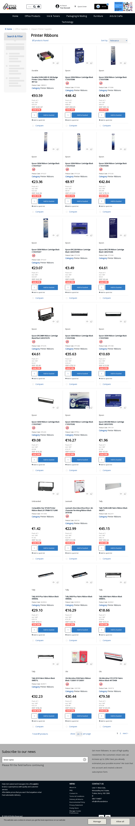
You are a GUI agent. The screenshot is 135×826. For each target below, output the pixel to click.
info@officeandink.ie (100, 801)
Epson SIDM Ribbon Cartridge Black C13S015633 (113, 336)
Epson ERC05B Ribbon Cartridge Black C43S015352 (111, 423)
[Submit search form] (34, 7)
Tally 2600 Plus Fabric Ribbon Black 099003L (78, 597)
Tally (100, 501)
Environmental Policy (77, 802)
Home (15, 16)
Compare (39, 125)
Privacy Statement (76, 805)
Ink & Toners (53, 16)
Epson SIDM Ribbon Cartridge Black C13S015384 (79, 336)
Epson (67, 70)
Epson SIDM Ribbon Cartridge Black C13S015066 (79, 78)
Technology (67, 22)
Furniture (98, 16)
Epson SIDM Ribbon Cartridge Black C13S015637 (45, 423)
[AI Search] (38, 6)
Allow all (120, 821)
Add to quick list (39, 120)
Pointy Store (74, 808)
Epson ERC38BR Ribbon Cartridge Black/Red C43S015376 (45, 336)
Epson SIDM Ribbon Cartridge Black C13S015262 (79, 423)
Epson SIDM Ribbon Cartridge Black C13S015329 (79, 164)
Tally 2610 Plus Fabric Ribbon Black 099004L (45, 597)
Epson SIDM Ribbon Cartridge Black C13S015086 (113, 78)
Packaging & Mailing (76, 16)
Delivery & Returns (76, 799)
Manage (97, 821)
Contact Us (73, 793)
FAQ (71, 790)
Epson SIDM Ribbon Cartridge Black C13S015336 (113, 164)
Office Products (32, 16)
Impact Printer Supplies (41, 29)
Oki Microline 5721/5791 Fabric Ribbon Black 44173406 (111, 679)
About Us (72, 787)
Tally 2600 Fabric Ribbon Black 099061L (110, 597)
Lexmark (68, 501)
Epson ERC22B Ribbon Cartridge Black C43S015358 (77, 250)
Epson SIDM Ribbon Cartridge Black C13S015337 (45, 250)
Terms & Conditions (76, 796)
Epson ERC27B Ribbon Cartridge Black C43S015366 (111, 250)
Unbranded (36, 501)
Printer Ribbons (47, 88)
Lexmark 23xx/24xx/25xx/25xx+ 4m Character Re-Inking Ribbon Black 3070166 (79, 510)
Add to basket (48, 115)
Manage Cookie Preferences (75, 812)
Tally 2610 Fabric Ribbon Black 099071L (43, 679)
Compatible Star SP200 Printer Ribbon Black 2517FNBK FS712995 (45, 509)
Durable (35, 70)
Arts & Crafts (116, 16)
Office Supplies (21, 29)
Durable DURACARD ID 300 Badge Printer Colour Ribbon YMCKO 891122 (45, 79)
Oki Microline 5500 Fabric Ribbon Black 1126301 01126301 (78, 679)
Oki (66, 671)
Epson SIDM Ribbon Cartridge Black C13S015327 (45, 164)
